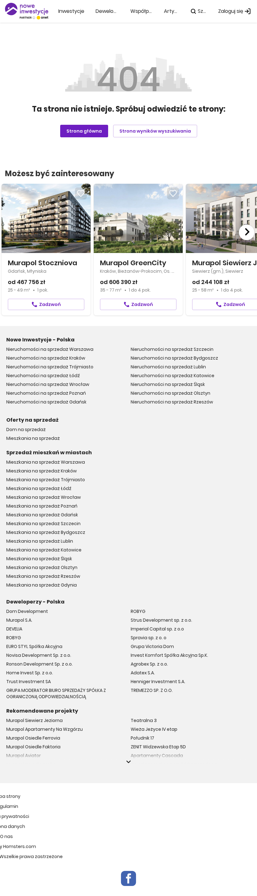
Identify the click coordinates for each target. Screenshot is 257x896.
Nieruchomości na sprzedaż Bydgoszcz (174, 358)
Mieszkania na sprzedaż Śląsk (39, 559)
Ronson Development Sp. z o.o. (39, 664)
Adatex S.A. (143, 673)
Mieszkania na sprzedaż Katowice (43, 550)
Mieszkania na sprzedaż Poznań (41, 506)
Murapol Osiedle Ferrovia (33, 738)
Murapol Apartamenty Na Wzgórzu (44, 729)
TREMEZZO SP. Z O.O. (152, 690)
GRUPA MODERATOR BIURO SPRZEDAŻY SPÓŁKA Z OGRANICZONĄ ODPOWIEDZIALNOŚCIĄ (56, 693)
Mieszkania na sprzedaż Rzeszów (43, 576)
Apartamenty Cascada (157, 755)
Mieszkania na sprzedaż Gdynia (41, 585)
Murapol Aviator (23, 755)
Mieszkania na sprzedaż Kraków (41, 471)
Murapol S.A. (19, 620)
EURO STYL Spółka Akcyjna (34, 646)
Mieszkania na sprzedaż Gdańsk (42, 515)
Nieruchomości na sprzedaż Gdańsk (46, 402)
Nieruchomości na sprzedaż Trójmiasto (49, 367)
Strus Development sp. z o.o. (161, 620)
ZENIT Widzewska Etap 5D (158, 747)
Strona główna (84, 131)
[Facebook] (128, 878)
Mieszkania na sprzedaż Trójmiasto (45, 480)
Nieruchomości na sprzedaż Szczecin (172, 349)
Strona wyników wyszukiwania (155, 131)
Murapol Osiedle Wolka (31, 764)
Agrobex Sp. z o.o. (149, 664)
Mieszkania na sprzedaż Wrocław (43, 497)
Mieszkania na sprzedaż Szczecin (43, 523)
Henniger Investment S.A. (158, 681)
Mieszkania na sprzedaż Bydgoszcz (45, 532)
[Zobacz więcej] (128, 762)
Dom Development (27, 611)
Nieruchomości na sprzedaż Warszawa (49, 349)
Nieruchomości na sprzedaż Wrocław (47, 384)
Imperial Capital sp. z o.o (157, 629)
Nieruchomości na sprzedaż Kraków (45, 358)
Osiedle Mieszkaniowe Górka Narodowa (174, 764)
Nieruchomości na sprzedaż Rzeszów (172, 402)
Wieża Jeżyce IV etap (154, 729)
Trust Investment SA (28, 681)
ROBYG (13, 638)
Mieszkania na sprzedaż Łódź (38, 488)
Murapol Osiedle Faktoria (33, 747)
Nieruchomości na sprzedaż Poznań (46, 393)
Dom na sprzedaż (26, 429)
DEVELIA (14, 629)
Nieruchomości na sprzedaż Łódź (43, 375)
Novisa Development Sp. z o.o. (38, 655)
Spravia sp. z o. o (148, 638)
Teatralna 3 (144, 720)
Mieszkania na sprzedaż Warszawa (45, 462)
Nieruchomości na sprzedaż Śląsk (168, 384)
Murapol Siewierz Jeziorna (34, 720)
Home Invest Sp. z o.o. (29, 673)
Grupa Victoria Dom (152, 646)
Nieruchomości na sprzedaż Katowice (172, 375)
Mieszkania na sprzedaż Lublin (39, 541)
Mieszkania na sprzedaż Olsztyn (41, 567)
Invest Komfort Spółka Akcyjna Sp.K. (169, 655)
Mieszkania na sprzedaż (33, 438)
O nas (6, 836)
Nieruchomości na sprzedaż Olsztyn (170, 393)
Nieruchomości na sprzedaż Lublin (168, 367)
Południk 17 (142, 738)
